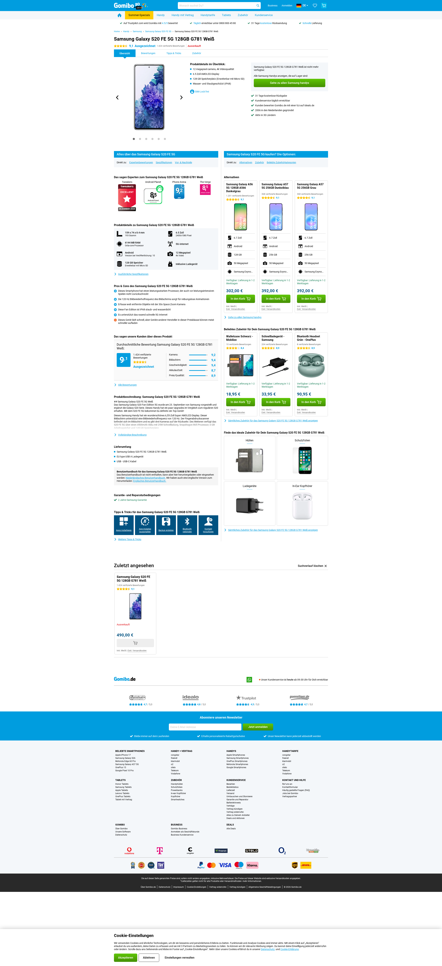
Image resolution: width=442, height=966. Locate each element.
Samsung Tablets (123, 787)
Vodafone (175, 773)
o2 (172, 764)
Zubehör (243, 15)
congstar (175, 755)
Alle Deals (231, 828)
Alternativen (245, 162)
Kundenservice (264, 15)
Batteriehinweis (234, 802)
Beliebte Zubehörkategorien (281, 162)
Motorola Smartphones (237, 764)
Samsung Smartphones (238, 758)
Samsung (137, 31)
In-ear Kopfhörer (178, 793)
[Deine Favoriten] (315, 5)
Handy (161, 15)
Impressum (178, 887)
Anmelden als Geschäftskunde (185, 832)
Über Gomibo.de (148, 887)
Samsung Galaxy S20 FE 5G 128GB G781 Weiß (196, 31)
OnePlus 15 (120, 767)
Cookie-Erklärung (289, 949)
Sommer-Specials (139, 15)
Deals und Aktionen (236, 818)
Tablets (226, 15)
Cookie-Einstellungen (196, 887)
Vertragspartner (289, 796)
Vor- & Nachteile (183, 162)
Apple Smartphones (236, 755)
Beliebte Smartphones (130, 751)
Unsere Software (123, 832)
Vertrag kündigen (235, 809)
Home (117, 31)
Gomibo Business (179, 828)
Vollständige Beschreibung (132, 434)
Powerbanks (176, 790)
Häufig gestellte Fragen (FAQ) (296, 790)
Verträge (230, 806)
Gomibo (120, 824)
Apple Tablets (121, 790)
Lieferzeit (231, 790)
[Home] (119, 15)
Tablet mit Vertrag (123, 799)
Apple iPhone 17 (123, 755)
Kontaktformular (290, 787)
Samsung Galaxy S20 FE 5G (158, 31)
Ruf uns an (287, 784)
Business (176, 824)
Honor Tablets (121, 784)
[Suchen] (258, 5)
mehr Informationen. (252, 881)
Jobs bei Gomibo (290, 793)
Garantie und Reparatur (237, 799)
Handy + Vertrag (181, 751)
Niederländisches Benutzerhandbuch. (146, 477)
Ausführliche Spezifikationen (133, 274)
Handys (231, 751)
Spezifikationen (164, 162)
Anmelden (287, 5)
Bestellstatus (232, 787)
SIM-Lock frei (202, 91)
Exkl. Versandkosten (235, 309)
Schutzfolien (176, 787)
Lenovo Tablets (122, 793)
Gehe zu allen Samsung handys (244, 317)
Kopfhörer (175, 796)
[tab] (134, 139)
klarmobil (175, 761)
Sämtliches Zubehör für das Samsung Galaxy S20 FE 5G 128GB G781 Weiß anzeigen (273, 420)
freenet (174, 758)
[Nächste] (181, 97)
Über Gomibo (121, 828)
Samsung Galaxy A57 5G (127, 764)
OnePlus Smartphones (237, 761)
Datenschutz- (268, 949)
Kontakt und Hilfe (294, 780)
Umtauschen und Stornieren (240, 796)
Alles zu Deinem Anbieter (238, 815)
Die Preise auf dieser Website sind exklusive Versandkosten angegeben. (268, 878)
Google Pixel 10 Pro (124, 770)
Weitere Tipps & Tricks (129, 539)
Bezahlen (231, 784)
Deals (230, 824)
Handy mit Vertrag (183, 15)
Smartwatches (177, 799)
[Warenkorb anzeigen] (324, 5)
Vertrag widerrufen (235, 812)
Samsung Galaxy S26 (125, 758)
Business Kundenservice (182, 835)
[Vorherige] (117, 97)
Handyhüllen (177, 784)
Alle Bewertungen (127, 384)
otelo (173, 767)
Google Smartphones (236, 767)
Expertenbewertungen (141, 162)
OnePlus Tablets (122, 796)
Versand (230, 793)
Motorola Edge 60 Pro (125, 761)
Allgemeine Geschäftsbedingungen (264, 887)
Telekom (175, 770)
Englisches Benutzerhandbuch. (149, 481)
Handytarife (208, 15)
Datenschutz (121, 835)
